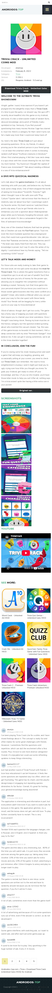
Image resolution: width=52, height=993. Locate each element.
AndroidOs (12, 9)
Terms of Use (33, 989)
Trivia (18, 74)
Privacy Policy (32, 987)
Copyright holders (19, 989)
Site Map (21, 987)
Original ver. (26, 390)
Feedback (44, 987)
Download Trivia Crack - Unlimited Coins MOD (26, 89)
